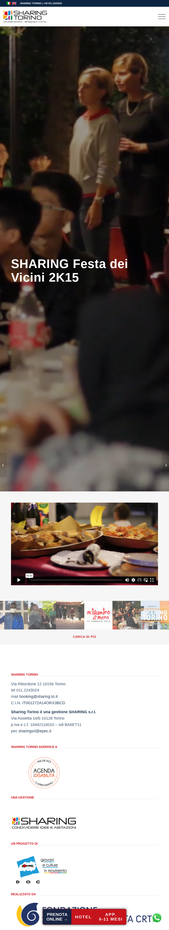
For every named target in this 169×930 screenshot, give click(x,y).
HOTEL (83, 917)
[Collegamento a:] (3, 465)
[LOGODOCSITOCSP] (44, 869)
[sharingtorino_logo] (25, 16)
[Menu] (160, 16)
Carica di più (84, 636)
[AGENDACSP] (44, 772)
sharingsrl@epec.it (34, 731)
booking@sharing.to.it (38, 696)
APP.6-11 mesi (111, 916)
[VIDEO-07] (98, 615)
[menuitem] (160, 16)
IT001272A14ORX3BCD (43, 703)
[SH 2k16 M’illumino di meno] (165, 465)
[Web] (14, 615)
